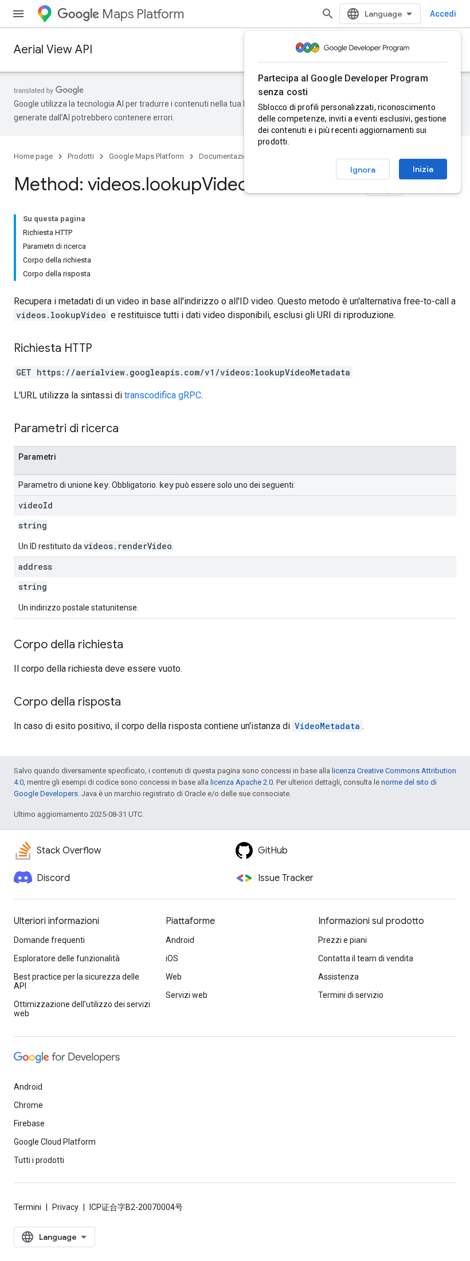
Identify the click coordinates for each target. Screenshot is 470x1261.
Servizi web (186, 995)
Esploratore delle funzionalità (67, 958)
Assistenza (338, 976)
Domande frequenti (49, 940)
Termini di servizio (350, 995)
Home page (33, 156)
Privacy (65, 1207)
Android (180, 940)
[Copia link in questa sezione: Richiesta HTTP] (103, 349)
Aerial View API (53, 49)
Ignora (362, 170)
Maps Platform (143, 14)
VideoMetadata (327, 725)
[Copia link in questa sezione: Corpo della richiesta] (134, 645)
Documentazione (227, 156)
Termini (27, 1207)
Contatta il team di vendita (365, 958)
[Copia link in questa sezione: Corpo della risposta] (132, 703)
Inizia (423, 169)
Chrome (28, 1105)
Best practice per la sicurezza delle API (76, 981)
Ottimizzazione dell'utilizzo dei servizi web (82, 1009)
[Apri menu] (18, 14)
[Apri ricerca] (328, 14)
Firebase (29, 1123)
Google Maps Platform (146, 156)
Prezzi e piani (342, 940)
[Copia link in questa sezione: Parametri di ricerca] (130, 429)
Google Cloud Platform (55, 1141)
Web (174, 976)
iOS (172, 958)
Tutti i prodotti (39, 1160)
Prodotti (81, 156)
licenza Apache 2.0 (241, 782)
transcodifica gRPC (162, 395)
